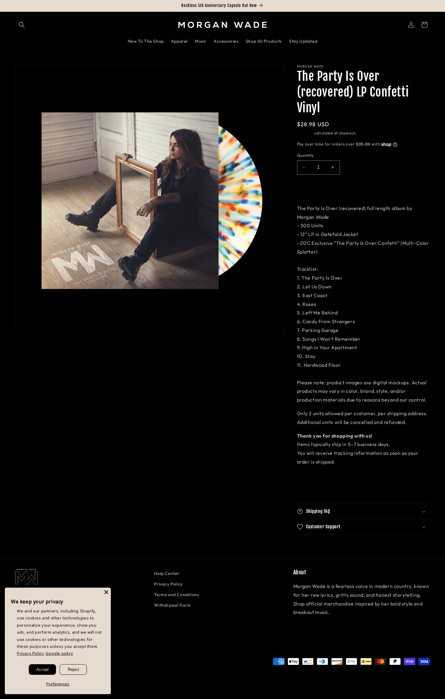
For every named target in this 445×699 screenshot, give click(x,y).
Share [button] (310, 489)
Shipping (305, 133)
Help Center (167, 573)
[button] (21, 24)
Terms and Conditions (176, 594)
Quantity (305, 155)
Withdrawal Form (172, 605)
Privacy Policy (168, 584)
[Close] (106, 592)
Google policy (59, 653)
